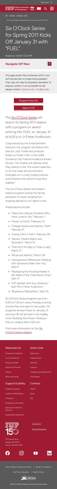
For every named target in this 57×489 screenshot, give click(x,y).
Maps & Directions (39, 429)
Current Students (12, 358)
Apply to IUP (28, 107)
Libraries (33, 367)
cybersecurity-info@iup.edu (35, 89)
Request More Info (28, 100)
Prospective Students (13, 353)
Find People (35, 377)
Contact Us (36, 424)
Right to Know (38, 472)
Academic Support (12, 389)
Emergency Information (14, 403)
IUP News (20, 15)
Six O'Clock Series (24, 117)
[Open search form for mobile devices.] (45, 8)
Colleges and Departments (40, 372)
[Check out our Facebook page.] (7, 453)
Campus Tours (36, 358)
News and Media (12, 377)
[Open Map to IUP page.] (39, 8)
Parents (8, 372)
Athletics (33, 363)
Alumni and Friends (13, 367)
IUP (6, 15)
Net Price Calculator (21, 472)
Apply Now (34, 353)
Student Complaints (43, 467)
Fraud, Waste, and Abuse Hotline (18, 467)
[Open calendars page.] (32, 8)
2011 (25, 15)
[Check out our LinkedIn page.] (49, 453)
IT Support (9, 398)
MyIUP (32, 389)
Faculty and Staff (11, 363)
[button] (52, 8)
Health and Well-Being (14, 394)
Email (32, 394)
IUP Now (12, 15)
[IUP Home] (17, 8)
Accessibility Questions (14, 415)
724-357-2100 (17, 445)
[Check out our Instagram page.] (21, 453)
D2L (31, 398)
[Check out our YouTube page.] (35, 453)
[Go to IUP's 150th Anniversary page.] (12, 429)
